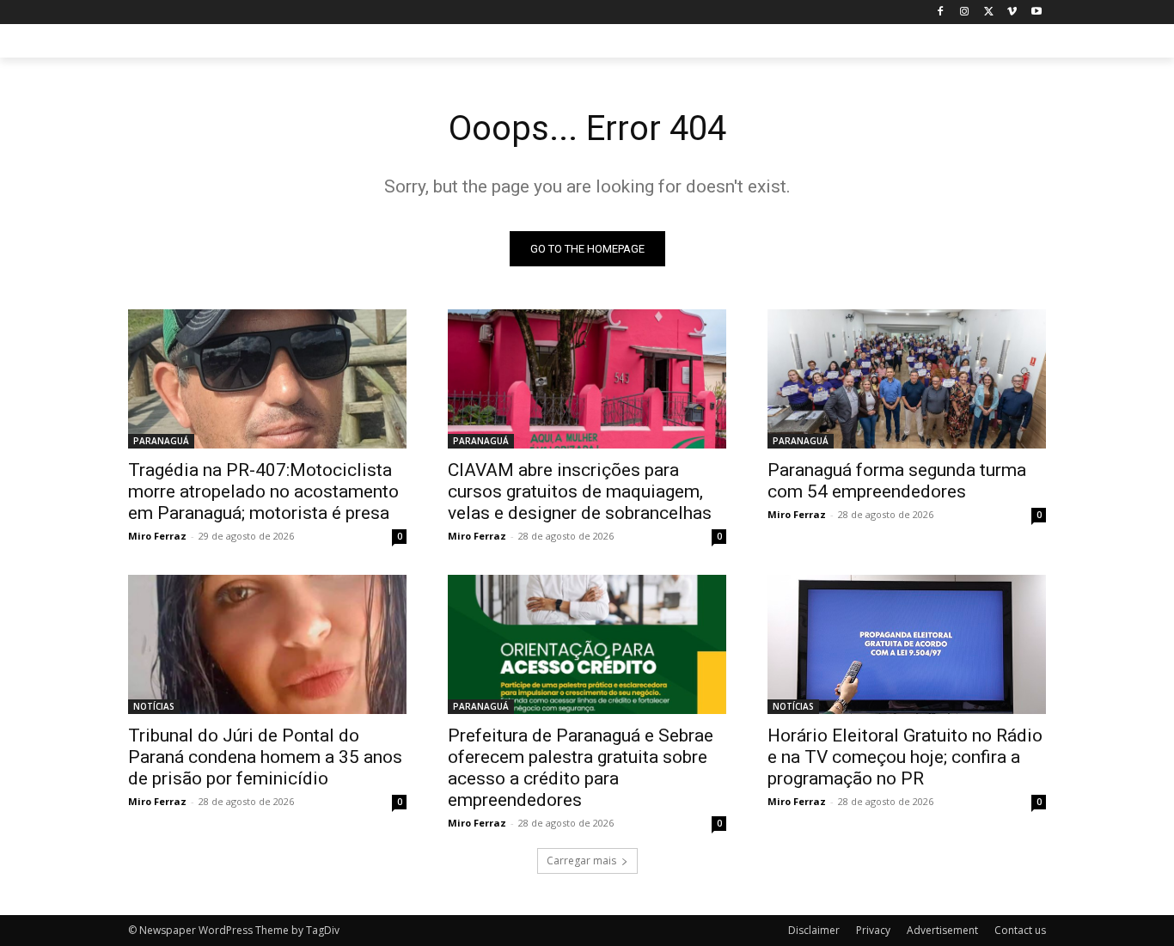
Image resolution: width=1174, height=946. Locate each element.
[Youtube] (1036, 12)
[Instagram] (965, 12)
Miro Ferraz (157, 535)
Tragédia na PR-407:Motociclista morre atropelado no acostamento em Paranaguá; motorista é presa (263, 491)
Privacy (873, 930)
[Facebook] (941, 12)
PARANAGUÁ (161, 441)
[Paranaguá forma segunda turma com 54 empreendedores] (906, 379)
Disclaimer (814, 930)
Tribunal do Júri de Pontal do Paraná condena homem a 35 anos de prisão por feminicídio (265, 757)
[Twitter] (989, 12)
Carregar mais (581, 860)
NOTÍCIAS (153, 706)
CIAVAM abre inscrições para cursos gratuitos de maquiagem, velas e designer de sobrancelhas (580, 491)
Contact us (1020, 930)
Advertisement (942, 930)
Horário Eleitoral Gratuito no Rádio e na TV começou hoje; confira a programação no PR (905, 757)
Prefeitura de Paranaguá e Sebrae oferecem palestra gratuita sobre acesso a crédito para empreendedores (580, 767)
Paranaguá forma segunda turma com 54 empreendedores (896, 481)
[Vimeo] (1012, 12)
